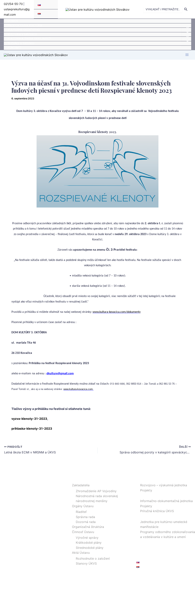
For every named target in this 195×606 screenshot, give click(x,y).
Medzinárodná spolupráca (155, 542)
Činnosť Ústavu (83, 532)
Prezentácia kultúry (150, 516)
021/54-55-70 (13, 4)
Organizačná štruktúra (88, 527)
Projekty (146, 490)
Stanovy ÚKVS (86, 563)
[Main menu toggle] (187, 55)
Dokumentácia (146, 495)
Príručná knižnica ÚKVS (157, 511)
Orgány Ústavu (83, 506)
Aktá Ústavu (81, 553)
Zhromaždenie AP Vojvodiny (96, 491)
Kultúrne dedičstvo (24, 30)
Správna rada (85, 517)
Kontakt (14, 47)
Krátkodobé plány (88, 542)
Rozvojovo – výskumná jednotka (163, 485)
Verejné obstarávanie (151, 552)
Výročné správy (87, 537)
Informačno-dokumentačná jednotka (166, 501)
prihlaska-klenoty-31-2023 (31, 428)
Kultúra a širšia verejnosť (29, 38)
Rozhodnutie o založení (93, 558)
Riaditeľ (81, 512)
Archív (140, 547)
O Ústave (75, 479)
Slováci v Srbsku (21, 43)
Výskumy (142, 479)
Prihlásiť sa (144, 576)
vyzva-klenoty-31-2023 (29, 419)
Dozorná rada (86, 522)
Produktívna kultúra (25, 25)
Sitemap (142, 557)
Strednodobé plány (89, 548)
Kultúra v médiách (22, 34)
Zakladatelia (81, 485)
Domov (13, 21)
